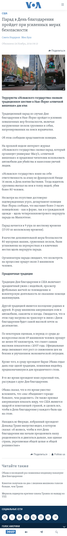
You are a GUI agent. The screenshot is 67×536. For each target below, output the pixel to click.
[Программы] (26, 532)
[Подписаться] (48, 517)
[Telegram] (41, 532)
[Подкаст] (41, 517)
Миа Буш (26, 37)
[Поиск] (56, 532)
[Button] (56, 51)
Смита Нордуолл (11, 37)
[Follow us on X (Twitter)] (12, 517)
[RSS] (34, 517)
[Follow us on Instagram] (26, 517)
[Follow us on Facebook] (5, 517)
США (4, 13)
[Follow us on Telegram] (55, 517)
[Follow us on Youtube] (19, 517)
